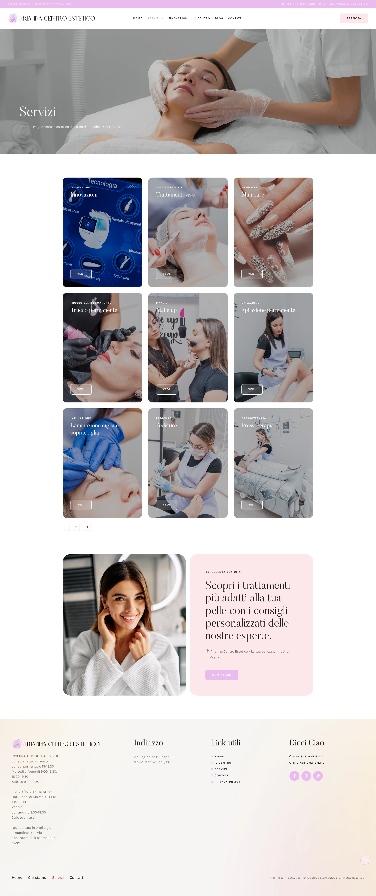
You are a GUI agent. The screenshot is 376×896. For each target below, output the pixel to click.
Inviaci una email (308, 762)
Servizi (221, 769)
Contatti (222, 775)
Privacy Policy (227, 782)
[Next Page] (86, 527)
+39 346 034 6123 (308, 756)
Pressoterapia (257, 426)
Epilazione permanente (268, 310)
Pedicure (166, 426)
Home (219, 756)
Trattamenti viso (175, 195)
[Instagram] (306, 776)
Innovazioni (84, 195)
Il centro (223, 762)
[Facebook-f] (294, 776)
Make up (166, 310)
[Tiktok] (318, 776)
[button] (298, 4)
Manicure (252, 195)
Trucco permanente (93, 310)
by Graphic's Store (315, 877)
